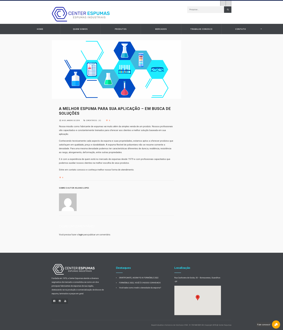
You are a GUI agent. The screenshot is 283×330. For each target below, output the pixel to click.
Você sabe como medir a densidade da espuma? (140, 288)
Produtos (121, 29)
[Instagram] (223, 3)
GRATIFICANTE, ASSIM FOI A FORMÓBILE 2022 (138, 278)
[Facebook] (54, 301)
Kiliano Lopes (82, 187)
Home (40, 29)
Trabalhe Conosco (201, 29)
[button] (198, 297)
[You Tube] (228, 3)
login (81, 234)
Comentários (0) (93, 120)
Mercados (161, 29)
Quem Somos (80, 29)
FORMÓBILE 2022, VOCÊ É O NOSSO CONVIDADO (140, 283)
